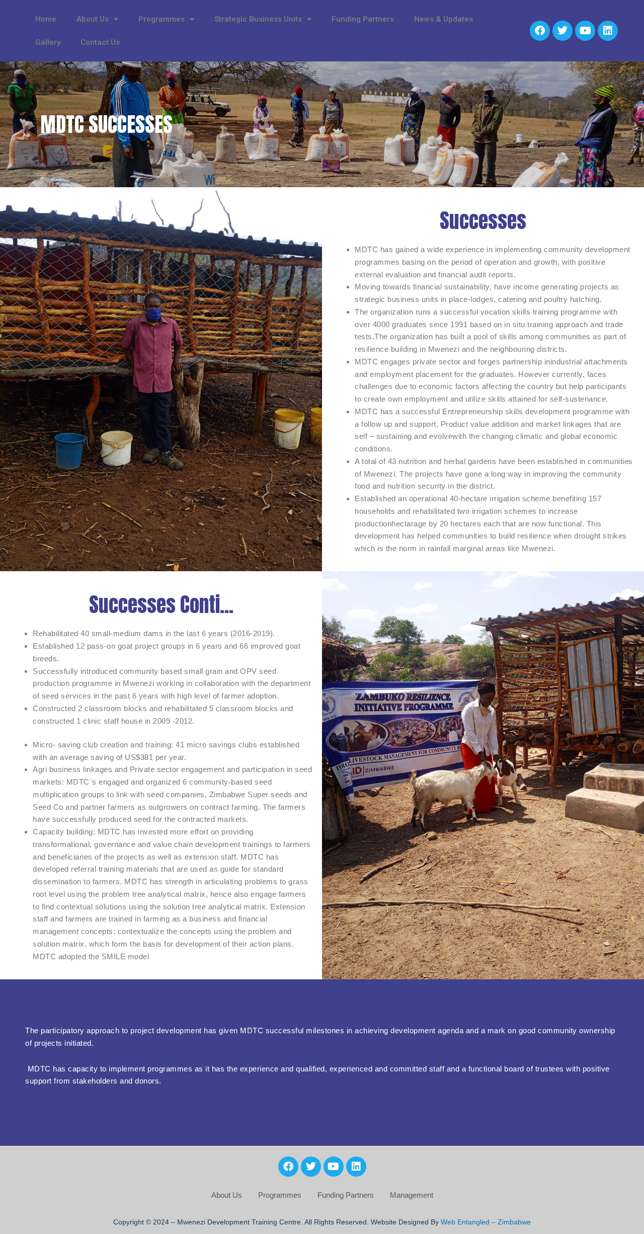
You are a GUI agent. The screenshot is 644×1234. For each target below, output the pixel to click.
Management (411, 1195)
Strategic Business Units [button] (258, 19)
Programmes (279, 1195)
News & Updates (443, 19)
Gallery (47, 42)
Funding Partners (363, 19)
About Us (226, 1195)
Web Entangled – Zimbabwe (486, 1222)
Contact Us (100, 42)
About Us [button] (92, 19)
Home (45, 19)
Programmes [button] (161, 19)
